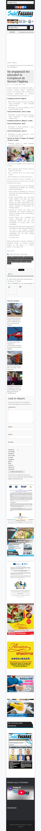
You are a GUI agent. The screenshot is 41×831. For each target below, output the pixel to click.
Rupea (9, 263)
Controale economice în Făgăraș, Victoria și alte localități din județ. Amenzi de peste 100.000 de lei (14, 389)
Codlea (20, 259)
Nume (10, 427)
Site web (10, 442)
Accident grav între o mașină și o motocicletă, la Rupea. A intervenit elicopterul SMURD (14, 345)
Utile (14, 62)
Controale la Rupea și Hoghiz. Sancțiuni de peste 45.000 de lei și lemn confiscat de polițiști (14, 321)
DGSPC (18, 261)
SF (17, 84)
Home (9, 62)
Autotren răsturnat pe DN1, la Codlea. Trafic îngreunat (14, 367)
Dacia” (13, 261)
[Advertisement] (20, 47)
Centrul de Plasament (17, 257)
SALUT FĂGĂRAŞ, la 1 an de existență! (20, 283)
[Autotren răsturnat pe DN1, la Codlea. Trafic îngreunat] (14, 358)
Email (10, 434)
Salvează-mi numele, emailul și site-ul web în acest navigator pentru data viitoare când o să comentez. (11, 459)
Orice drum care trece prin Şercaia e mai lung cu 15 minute (20, 280)
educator (29, 261)
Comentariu (11, 408)
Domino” (23, 261)
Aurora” (9, 257)
